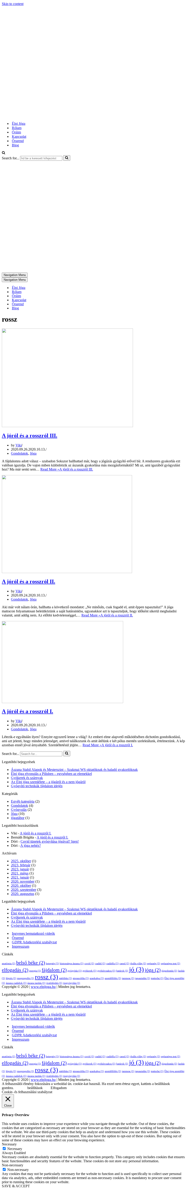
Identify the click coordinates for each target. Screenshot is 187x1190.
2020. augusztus (22, 894)
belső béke (30, 962)
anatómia (8, 963)
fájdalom (54, 970)
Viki (19, 445)
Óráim (16, 132)
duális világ (138, 963)
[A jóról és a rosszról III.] (67, 426)
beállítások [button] (35, 1088)
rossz (46, 976)
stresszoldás (81, 978)
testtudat (157, 978)
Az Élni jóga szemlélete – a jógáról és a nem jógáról (48, 782)
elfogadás (15, 970)
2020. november (22, 881)
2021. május (20, 873)
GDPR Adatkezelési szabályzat (34, 942)
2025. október (21, 861)
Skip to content (12, 4)
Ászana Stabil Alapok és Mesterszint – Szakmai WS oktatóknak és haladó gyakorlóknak (74, 770)
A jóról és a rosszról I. (27, 711)
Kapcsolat (19, 136)
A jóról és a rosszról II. (28, 581)
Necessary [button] (9, 1144)
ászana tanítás (36, 983)
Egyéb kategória (22, 801)
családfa (112, 963)
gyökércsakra (106, 971)
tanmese (128, 978)
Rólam (16, 128)
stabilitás (65, 978)
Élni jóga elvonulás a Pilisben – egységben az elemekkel (51, 774)
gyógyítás (75, 971)
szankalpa (97, 978)
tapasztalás (142, 978)
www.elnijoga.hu (43, 987)
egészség (153, 963)
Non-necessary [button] (12, 1165)
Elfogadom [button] (59, 1088)
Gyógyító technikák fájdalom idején (36, 786)
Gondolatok (19, 453)
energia (35, 971)
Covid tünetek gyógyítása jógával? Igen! (50, 841)
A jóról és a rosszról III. (29, 435)
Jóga (33, 453)
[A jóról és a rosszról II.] (67, 572)
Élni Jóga (18, 123)
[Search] (3, 153)
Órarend (18, 141)
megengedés (25, 978)
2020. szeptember (23, 890)
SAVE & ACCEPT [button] (16, 1186)
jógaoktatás (169, 971)
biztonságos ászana (71, 963)
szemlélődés (113, 978)
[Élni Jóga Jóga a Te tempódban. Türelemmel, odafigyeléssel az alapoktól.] (60, 116)
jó (136, 969)
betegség (52, 963)
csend (124, 963)
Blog (15, 145)
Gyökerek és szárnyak (27, 778)
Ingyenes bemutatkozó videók (33, 933)
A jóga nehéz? (30, 845)
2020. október (21, 885)
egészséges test (170, 963)
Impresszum (20, 946)
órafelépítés (54, 983)
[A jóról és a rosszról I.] (62, 702)
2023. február (20, 865)
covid (89, 963)
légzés (11, 978)
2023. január (20, 869)
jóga (153, 970)
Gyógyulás (19, 810)
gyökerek (89, 971)
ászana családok (16, 983)
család (100, 963)
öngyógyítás (71, 983)
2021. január (20, 877)
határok (122, 971)
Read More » (66, 469)
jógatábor (17, 818)
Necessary (14, 1149)
